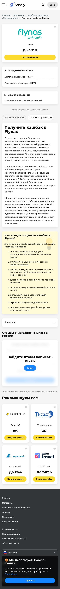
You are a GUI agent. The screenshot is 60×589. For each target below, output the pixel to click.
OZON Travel (44, 466)
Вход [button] (52, 5)
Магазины (7, 503)
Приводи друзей (11, 534)
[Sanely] (17, 5)
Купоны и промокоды (40, 117)
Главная (6, 498)
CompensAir (15, 466)
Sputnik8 (15, 425)
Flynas (30, 44)
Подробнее (11, 574)
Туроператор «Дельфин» (44, 425)
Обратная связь (10, 543)
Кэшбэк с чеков (10, 529)
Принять (30, 580)
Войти (30, 368)
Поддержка (8, 517)
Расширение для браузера (16, 507)
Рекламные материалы (14, 538)
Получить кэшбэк (30, 57)
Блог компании (10, 521)
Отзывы (6, 512)
